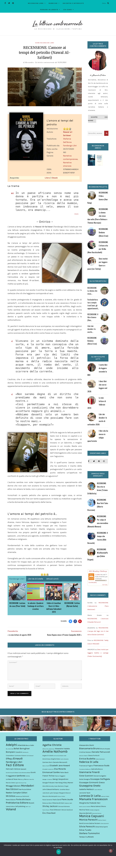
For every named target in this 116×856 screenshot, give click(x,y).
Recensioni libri (36, 3)
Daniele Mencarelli (60, 762)
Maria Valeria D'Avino (98, 806)
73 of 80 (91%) (92, 582)
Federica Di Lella (88, 762)
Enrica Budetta (87, 758)
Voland (11, 809)
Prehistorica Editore (17, 803)
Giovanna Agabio (100, 776)
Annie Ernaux (46, 759)
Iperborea (21, 776)
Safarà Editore (10, 806)
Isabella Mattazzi (86, 789)
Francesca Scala (101, 765)
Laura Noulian (98, 789)
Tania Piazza (46, 810)
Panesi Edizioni (11, 799)
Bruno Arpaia (105, 749)
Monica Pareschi (88, 820)
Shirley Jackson (50, 806)
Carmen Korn (47, 762)
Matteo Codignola (94, 810)
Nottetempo (19, 796)
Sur (30, 806)
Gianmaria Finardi (89, 772)
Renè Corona (84, 823)
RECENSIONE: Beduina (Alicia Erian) (103, 232)
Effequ (9, 759)
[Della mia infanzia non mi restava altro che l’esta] (94, 723)
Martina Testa (84, 810)
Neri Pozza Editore (25, 789)
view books (104, 584)
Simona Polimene (64, 806)
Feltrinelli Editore (13, 769)
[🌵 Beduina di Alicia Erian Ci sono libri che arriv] (21, 723)
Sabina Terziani (94, 823)
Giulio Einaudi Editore (12, 772)
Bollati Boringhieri (22, 748)
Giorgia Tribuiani (48, 783)
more (76, 214)
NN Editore (10, 796)
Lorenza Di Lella (90, 796)
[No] (113, 849)
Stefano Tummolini (89, 833)
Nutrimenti (25, 796)
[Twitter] (9, 3)
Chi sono (67, 9)
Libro (47, 178)
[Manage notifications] (110, 851)
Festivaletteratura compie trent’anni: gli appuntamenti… (93, 304)
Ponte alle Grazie (23, 799)
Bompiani (10, 752)
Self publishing (20, 806)
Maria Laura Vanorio (84, 806)
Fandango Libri (70, 145)
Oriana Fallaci (61, 796)
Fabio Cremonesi (100, 759)
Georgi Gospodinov (60, 779)
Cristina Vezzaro (85, 752)
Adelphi (11, 745)
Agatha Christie (52, 745)
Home (37, 42)
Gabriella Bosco (97, 769)
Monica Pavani (102, 820)
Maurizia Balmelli (85, 813)
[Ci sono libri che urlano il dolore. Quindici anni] (36, 723)
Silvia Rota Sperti (101, 827)
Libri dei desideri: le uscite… (91, 329)
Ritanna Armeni (58, 803)
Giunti (33, 772)
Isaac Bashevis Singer (61, 786)
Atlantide (21, 745)
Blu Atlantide (9, 749)
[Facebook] (5, 3)
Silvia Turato (85, 830)
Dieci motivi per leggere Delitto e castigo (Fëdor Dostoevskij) (97, 653)
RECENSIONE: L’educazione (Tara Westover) (97, 606)
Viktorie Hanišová (67, 810)
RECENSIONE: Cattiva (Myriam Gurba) (72, 604)
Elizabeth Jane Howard (60, 765)
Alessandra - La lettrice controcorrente (39, 62)
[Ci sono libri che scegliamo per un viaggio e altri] (79, 723)
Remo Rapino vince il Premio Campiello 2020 (63, 634)
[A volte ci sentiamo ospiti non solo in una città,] (109, 723)
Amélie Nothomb (55, 751)
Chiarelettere (10, 755)
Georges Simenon (47, 779)
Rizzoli (31, 803)
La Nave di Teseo (12, 779)
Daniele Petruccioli (101, 752)
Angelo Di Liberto (48, 755)
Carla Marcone (64, 759)
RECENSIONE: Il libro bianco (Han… (92, 317)
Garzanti (23, 769)
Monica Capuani (91, 816)
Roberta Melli (68, 803)
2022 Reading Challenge (98, 571)
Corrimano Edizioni (20, 755)
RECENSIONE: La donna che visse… (92, 290)
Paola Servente (47, 799)
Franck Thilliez (48, 776)
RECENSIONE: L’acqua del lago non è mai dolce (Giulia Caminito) (97, 631)
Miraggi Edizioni (13, 786)
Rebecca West (47, 803)
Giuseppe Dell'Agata (100, 779)
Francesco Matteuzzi (85, 769)
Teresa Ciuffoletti (86, 837)
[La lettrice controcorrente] (58, 25)
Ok (59, 852)
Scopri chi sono (98, 118)
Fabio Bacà (64, 772)
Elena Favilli (45, 766)
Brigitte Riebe (55, 759)
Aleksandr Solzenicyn (48, 749)
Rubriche (53, 3)
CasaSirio (19, 752)
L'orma (28, 776)
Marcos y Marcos (23, 779)
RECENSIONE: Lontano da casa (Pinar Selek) (17, 604)
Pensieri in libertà (49, 9)
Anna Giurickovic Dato (60, 755)
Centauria (25, 752)
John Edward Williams (50, 789)
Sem (27, 806)
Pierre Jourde (67, 799)
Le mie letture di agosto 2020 (20, 634)
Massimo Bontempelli (49, 796)
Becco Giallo (30, 745)
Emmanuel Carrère (51, 772)
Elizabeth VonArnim (48, 769)
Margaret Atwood (64, 793)
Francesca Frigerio (86, 766)
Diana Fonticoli (93, 755)
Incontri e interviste (73, 3)
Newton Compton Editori (16, 793)
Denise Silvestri (83, 755)
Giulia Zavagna (84, 779)
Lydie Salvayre (54, 793)
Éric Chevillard (48, 813)
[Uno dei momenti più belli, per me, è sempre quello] (65, 723)
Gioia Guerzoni (86, 776)
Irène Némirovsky (48, 786)
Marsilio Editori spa (12, 782)
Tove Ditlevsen (55, 810)
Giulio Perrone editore (24, 772)
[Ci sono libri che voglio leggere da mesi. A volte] (51, 723)
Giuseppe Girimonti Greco (92, 782)
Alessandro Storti (86, 745)
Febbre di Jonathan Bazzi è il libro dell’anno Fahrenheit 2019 (53, 607)
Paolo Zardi (57, 800)
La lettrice (97, 574)
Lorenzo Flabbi (105, 796)
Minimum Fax (22, 782)
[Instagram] (105, 461)
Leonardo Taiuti (84, 793)
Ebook (55, 178)
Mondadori (27, 786)
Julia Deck (45, 793)
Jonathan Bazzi (64, 789)
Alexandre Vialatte (62, 749)
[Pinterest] (13, 3)
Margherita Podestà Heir (89, 803)
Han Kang (58, 783)
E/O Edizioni (30, 755)
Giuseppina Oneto (89, 786)
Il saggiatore (11, 776)
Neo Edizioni (12, 789)
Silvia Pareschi (87, 826)
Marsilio (31, 779)
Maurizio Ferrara (96, 813)
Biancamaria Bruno (89, 748)
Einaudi (18, 758)
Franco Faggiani (60, 776)
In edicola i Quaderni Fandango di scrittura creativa (36, 606)
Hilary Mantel (68, 783)
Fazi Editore (15, 765)
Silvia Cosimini (104, 823)
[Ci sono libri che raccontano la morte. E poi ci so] (7, 723)
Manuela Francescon (93, 799)
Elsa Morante (60, 769)
